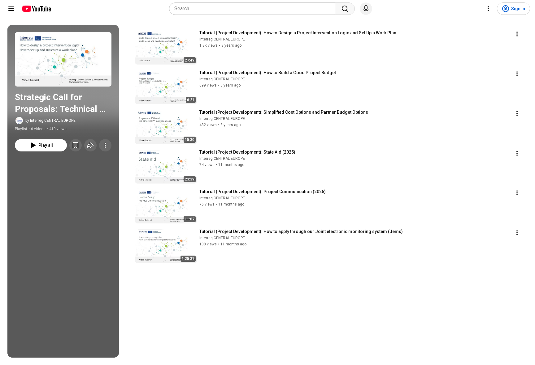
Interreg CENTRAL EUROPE (222, 39)
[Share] (90, 145)
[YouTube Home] (36, 8)
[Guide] (11, 8)
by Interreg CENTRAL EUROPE (50, 120)
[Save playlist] (75, 145)
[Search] (345, 8)
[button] (63, 59)
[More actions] (105, 145)
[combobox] (254, 8)
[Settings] (488, 8)
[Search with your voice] (366, 8)
